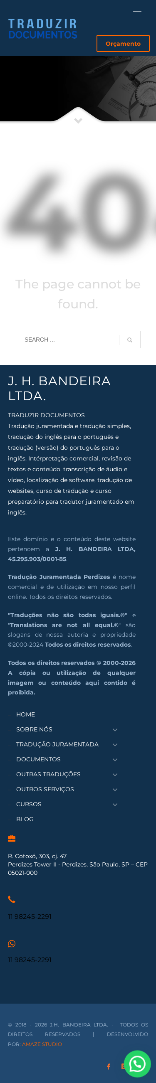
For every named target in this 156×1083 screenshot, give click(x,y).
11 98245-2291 (30, 917)
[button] (137, 1064)
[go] (130, 340)
